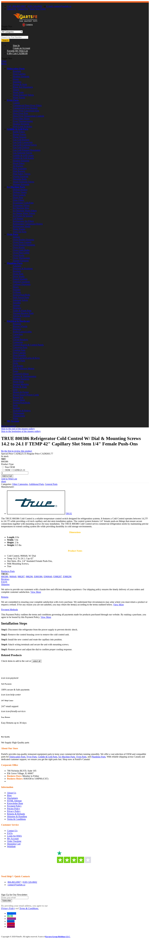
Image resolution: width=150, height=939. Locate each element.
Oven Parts (12, 234)
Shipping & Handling (17, 816)
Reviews (5, 579)
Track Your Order (37, 9)
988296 (29, 576)
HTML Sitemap (14, 800)
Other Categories (20, 484)
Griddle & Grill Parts (17, 129)
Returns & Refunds (16, 814)
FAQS (4, 582)
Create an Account (21, 48)
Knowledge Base (15, 803)
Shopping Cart (14, 844)
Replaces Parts (8, 571)
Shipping (5, 584)
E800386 (38, 576)
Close (3, 61)
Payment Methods (9, 609)
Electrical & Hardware (18, 321)
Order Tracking (14, 841)
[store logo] (25, 26)
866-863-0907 (14, 882)
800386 (4, 576)
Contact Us (23, 9)
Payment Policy (14, 806)
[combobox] (14, 37)
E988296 (67, 576)
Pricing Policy (13, 808)
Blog (9, 795)
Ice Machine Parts (16, 187)
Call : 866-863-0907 (16, 6)
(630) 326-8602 (35, 6)
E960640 (48, 576)
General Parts (51, 484)
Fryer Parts (13, 100)
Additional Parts (36, 484)
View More (35, 592)
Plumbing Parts (15, 263)
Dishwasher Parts (16, 68)
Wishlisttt (11, 846)
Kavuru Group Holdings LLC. (57, 936)
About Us (11, 9)
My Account (13, 421)
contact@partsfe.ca (16, 884)
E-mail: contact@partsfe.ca (58, 6)
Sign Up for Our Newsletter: (14, 894)
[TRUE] (36, 513)
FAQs (10, 833)
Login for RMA (14, 836)
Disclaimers (12, 798)
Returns (4, 597)
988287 (21, 576)
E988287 (57, 576)
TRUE (69, 513)
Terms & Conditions (16, 819)
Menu (4, 63)
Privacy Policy (14, 811)
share (3, 481)
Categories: (6, 484)
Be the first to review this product (16, 451)
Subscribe (6, 901)
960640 (12, 576)
